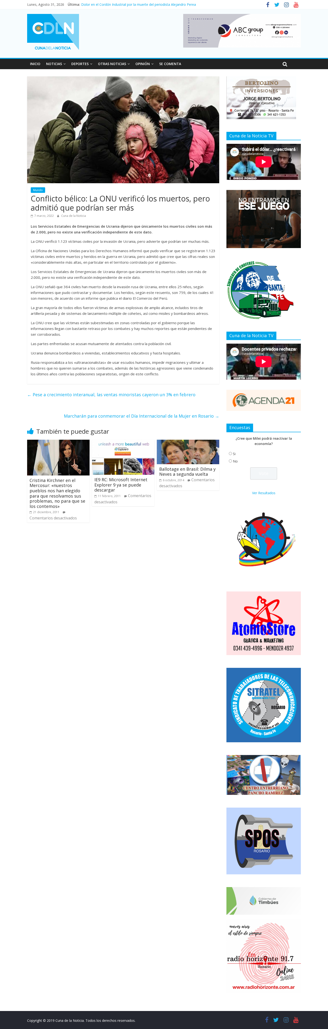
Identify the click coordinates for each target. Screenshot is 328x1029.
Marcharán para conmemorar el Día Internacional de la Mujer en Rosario (141, 416)
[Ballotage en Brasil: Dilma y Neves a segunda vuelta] (188, 442)
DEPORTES (80, 63)
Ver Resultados (263, 493)
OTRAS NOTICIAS (112, 63)
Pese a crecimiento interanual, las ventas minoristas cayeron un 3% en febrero (111, 394)
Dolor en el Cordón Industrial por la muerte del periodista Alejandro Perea (138, 4)
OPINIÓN (142, 63)
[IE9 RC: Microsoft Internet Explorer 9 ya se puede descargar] (123, 442)
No (235, 461)
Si (234, 453)
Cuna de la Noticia (73, 216)
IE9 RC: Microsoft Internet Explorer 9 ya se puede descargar (120, 485)
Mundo (38, 190)
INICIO (35, 63)
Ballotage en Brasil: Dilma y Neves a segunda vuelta (187, 471)
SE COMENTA (170, 63)
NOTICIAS (54, 63)
